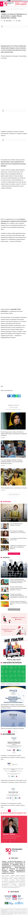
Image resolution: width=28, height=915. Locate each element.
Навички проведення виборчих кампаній (12, 728)
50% (2, 20)
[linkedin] (14, 396)
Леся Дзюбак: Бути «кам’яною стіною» (14, 488)
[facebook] (8, 396)
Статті (7, 8)
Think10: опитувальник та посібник (10, 684)
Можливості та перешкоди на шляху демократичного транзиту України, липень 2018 (13, 805)
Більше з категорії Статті (13, 409)
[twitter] (11, 396)
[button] (7, 843)
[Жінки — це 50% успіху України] (9, 4)
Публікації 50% (13, 407)
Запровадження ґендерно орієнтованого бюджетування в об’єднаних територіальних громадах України (13, 706)
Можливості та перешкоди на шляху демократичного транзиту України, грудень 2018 (13, 757)
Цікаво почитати (13, 405)
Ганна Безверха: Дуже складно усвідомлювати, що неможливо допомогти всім (12, 461)
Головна (2, 8)
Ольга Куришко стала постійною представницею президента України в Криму (14, 433)
